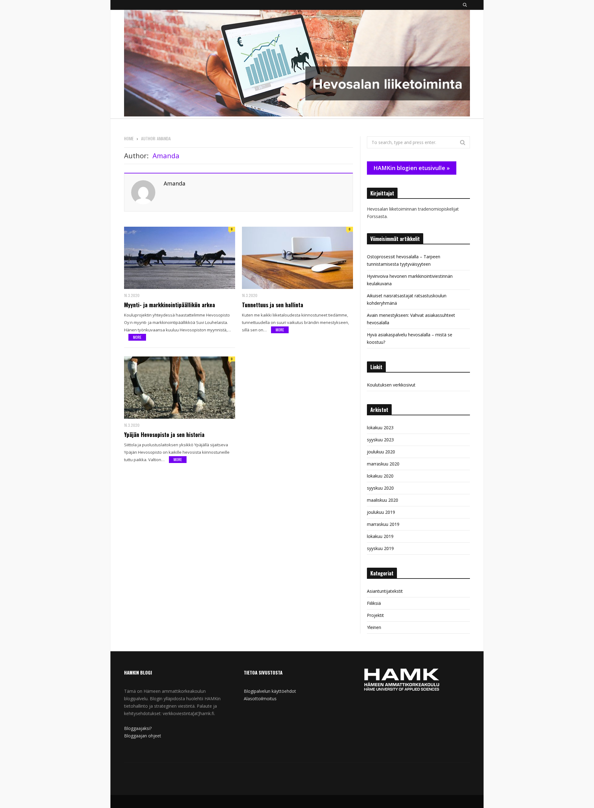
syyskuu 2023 (380, 440)
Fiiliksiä (374, 603)
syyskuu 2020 (380, 488)
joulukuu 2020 (381, 452)
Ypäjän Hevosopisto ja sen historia (164, 434)
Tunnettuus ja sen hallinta (272, 305)
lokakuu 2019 (380, 536)
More (137, 337)
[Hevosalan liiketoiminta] (297, 64)
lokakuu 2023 (380, 427)
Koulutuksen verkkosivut (391, 385)
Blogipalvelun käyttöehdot (270, 691)
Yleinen (374, 627)
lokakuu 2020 (380, 476)
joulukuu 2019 (381, 512)
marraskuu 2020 (383, 464)
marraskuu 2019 (383, 524)
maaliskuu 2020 (382, 500)
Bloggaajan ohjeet (142, 736)
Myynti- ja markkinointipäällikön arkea (169, 305)
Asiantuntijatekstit (385, 591)
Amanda (174, 183)
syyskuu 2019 (380, 548)
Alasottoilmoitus (260, 698)
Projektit (375, 615)
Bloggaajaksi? (138, 728)
